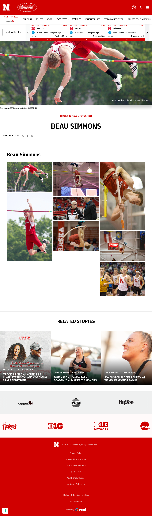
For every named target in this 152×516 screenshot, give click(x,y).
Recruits (76, 19)
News (49, 19)
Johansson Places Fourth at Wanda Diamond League (124, 378)
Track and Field (68, 116)
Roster (39, 19)
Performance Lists (113, 19)
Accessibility (76, 501)
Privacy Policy (76, 453)
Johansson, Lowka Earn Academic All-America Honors (75, 378)
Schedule (27, 19)
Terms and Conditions (76, 465)
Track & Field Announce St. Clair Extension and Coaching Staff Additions (25, 377)
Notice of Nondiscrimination (76, 495)
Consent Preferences (76, 459)
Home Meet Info (92, 19)
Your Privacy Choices (76, 478)
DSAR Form (76, 471)
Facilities (62, 19)
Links (49, 39)
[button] (147, 32)
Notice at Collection (76, 484)
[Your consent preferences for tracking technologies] (5, 511)
